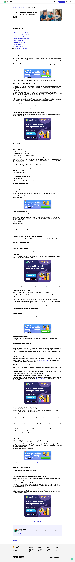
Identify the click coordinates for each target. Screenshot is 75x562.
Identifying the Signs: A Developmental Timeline (22, 36)
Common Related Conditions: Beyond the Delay (22, 38)
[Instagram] (51, 557)
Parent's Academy (17, 1)
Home (13, 7)
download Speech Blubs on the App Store (48, 231)
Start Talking (61, 1)
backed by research (21, 320)
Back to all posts (15, 540)
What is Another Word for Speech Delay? (21, 32)
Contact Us (48, 551)
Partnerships (43, 1)
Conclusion (15, 50)
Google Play (58, 231)
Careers (57, 550)
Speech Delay (22, 7)
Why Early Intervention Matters (19, 46)
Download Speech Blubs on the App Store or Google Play (30, 462)
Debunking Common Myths (18, 40)
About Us (57, 549)
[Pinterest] (54, 557)
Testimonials (30, 1)
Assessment (24, 1)
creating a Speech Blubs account (44, 360)
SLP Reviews (39, 551)
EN (67, 1)
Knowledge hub (17, 7)
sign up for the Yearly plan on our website (27, 434)
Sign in (55, 1)
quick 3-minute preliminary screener (47, 107)
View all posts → (20, 533)
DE (70, 1)
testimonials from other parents (41, 378)
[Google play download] (21, 557)
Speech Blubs (21, 305)
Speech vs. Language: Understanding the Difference (22, 34)
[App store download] (15, 557)
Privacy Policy (49, 549)
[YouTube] (56, 557)
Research (36, 1)
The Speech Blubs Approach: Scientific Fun (21, 42)
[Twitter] (58, 557)
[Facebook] (52, 557)
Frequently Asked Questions (18, 52)
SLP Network (40, 549)
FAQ (47, 550)
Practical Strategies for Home (18, 44)
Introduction (16, 30)
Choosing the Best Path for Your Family (20, 48)
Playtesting (30, 551)
